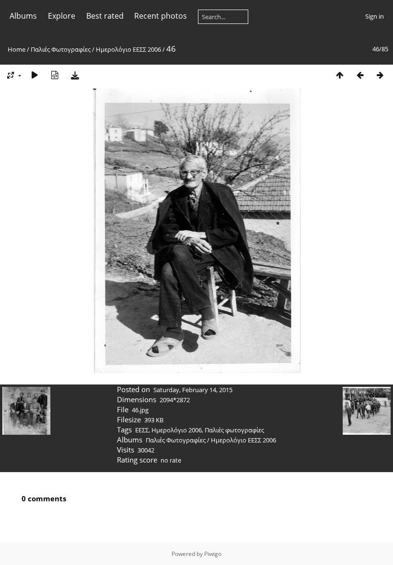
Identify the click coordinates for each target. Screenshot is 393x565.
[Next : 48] (380, 74)
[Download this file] (75, 74)
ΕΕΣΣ (142, 430)
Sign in (374, 16)
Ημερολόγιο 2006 (176, 430)
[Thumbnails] (340, 74)
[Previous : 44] (360, 74)
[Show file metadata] (55, 74)
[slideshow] (34, 74)
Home (16, 49)
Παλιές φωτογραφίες (234, 430)
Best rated (105, 16)
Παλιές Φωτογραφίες (61, 49)
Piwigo (212, 554)
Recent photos (160, 16)
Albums (23, 16)
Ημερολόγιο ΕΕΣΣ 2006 (128, 49)
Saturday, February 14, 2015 (192, 389)
